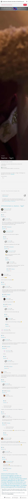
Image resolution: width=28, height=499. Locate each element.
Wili (4, 371)
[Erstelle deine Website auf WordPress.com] (14, 1)
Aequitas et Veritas (7, 208)
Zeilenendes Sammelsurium (6, 4)
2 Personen (9, 227)
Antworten (3, 216)
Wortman (5, 274)
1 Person (13, 269)
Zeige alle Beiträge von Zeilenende (9, 201)
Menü (25, 4)
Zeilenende (6, 218)
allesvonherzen (6, 329)
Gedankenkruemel (7, 438)
